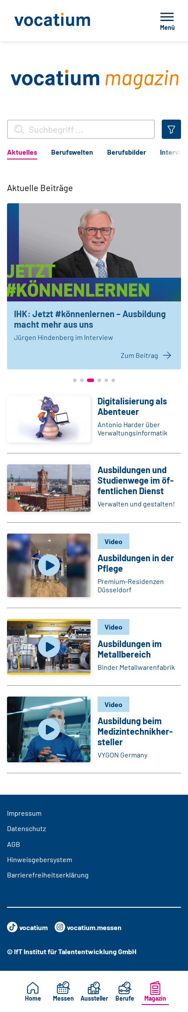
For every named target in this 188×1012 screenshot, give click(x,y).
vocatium (33, 927)
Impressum (24, 813)
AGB (13, 844)
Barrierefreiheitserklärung (48, 874)
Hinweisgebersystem (39, 859)
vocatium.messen (94, 927)
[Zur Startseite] (71, 20)
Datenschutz (26, 828)
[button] (74, 380)
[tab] (22, 153)
